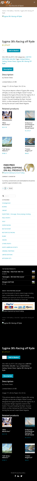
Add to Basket (14, 51)
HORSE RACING (6, 225)
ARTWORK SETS (6, 258)
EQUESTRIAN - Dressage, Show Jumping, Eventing (16, 214)
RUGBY (4, 236)
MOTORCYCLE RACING (8, 232)
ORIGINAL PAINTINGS (8, 251)
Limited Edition (25, 59)
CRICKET (4, 210)
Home (4, 11)
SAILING (17, 11)
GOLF (3, 221)
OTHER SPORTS (6, 243)
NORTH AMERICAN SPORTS (10, 247)
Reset (10, 188)
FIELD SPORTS (6, 218)
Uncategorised (6, 203)
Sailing (4, 61)
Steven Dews (11, 61)
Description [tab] (8, 69)
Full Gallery (10, 11)
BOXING (4, 207)
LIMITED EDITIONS (7, 254)
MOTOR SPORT (6, 229)
